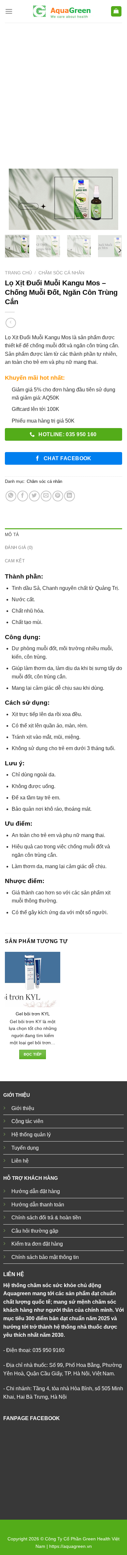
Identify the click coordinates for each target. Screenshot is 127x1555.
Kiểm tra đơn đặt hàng (37, 1244)
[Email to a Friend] (46, 496)
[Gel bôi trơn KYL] (32, 979)
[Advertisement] (63, 89)
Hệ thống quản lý (31, 1134)
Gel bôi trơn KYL (33, 1013)
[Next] (112, 199)
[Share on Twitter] (34, 496)
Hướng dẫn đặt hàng (35, 1191)
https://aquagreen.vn (70, 1546)
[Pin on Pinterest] (57, 496)
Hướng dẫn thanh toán (37, 1204)
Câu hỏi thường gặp (34, 1231)
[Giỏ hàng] (116, 11)
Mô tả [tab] (12, 534)
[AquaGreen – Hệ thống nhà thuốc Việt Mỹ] (62, 11)
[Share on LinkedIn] (69, 496)
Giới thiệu (22, 1108)
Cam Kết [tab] (15, 560)
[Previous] (15, 199)
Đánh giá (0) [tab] (19, 547)
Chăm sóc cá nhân (61, 272)
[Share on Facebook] (22, 496)
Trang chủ (18, 272)
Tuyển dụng (25, 1148)
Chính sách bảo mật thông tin (45, 1257)
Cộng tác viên (27, 1121)
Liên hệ (20, 1161)
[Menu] (9, 11)
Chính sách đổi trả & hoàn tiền (46, 1217)
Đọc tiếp (33, 1054)
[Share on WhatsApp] (11, 496)
